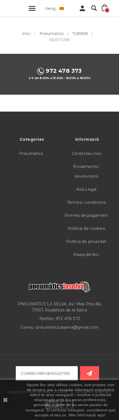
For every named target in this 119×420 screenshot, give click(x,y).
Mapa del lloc (86, 254)
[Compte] (82, 9)
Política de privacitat (86, 241)
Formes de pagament (86, 215)
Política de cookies (86, 228)
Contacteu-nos (86, 153)
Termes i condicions (86, 202)
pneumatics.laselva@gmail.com (67, 327)
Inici (26, 34)
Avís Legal (86, 189)
